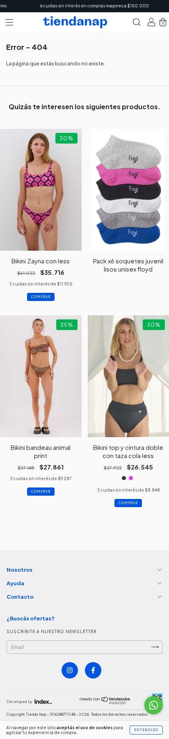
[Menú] (9, 23)
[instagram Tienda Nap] (70, 670)
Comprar (40, 297)
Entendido (146, 730)
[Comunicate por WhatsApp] (153, 705)
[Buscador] (136, 23)
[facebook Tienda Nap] (93, 670)
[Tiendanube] (105, 702)
